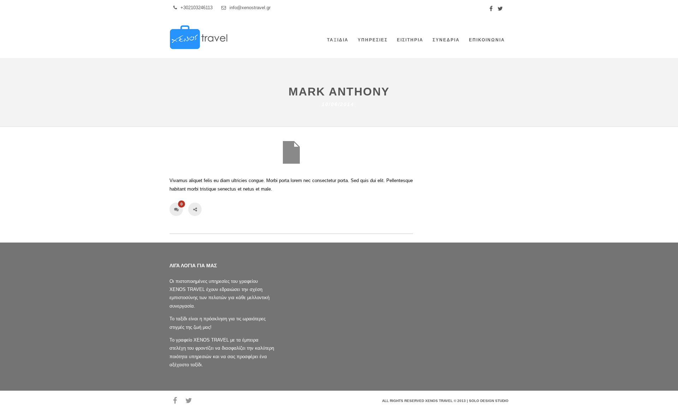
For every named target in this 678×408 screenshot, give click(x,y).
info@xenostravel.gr (250, 7)
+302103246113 (196, 7)
